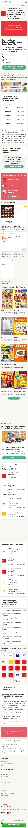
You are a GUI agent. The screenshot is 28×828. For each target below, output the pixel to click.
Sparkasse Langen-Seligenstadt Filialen (11, 748)
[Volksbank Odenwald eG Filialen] (17, 675)
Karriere (3, 765)
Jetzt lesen (14, 457)
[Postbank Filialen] (11, 662)
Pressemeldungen (5, 800)
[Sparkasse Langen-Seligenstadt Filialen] (24, 662)
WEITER (14, 31)
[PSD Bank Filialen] (24, 655)
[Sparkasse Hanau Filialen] (11, 668)
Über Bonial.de (4, 761)
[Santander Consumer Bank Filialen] (11, 681)
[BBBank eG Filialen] (17, 681)
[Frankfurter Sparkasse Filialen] (11, 675)
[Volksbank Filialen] (4, 662)
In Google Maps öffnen (14, 166)
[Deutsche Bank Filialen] (17, 655)
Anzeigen (23, 5)
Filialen (15, 744)
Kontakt (16, 818)
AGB (2, 820)
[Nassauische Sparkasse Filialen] (4, 675)
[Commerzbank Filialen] (4, 655)
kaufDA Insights (4, 795)
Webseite (8, 60)
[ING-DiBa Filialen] (24, 681)
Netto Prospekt (4, 785)
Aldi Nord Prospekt (5, 782)
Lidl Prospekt (4, 787)
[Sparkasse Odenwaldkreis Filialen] (17, 668)
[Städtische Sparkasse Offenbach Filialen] (24, 675)
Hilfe (2, 815)
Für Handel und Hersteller (7, 763)
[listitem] (7, 217)
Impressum (17, 815)
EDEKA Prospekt (5, 772)
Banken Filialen (5, 746)
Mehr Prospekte (14, 398)
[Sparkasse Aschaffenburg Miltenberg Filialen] (24, 668)
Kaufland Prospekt (5, 774)
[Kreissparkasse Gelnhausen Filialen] (4, 668)
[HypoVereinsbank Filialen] (11, 655)
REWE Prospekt (4, 776)
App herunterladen (5, 797)
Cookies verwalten (18, 820)
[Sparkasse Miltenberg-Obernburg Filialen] (17, 662)
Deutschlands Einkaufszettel (8, 793)
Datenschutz (4, 818)
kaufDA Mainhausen (7, 744)
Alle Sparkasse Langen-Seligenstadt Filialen (14, 67)
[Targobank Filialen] (4, 681)
